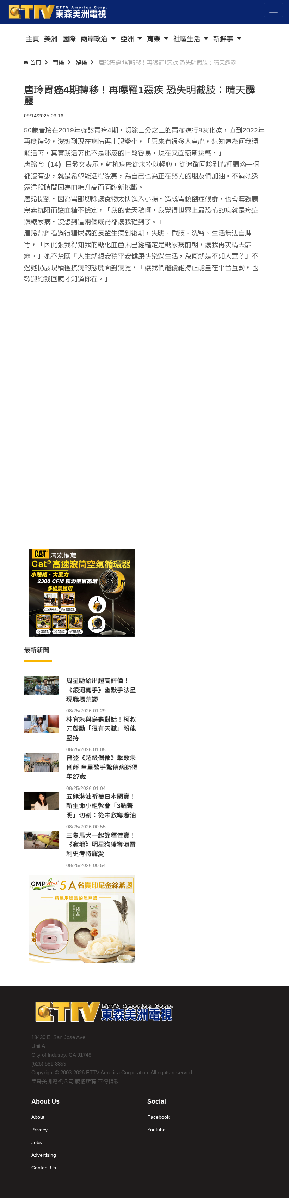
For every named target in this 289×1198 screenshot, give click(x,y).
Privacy (39, 1129)
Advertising (43, 1155)
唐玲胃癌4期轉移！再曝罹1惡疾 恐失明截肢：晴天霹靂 (167, 63)
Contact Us (43, 1168)
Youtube (156, 1129)
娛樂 (81, 63)
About (37, 1117)
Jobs (36, 1142)
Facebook (158, 1117)
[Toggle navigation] (273, 10)
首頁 (35, 63)
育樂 (58, 63)
